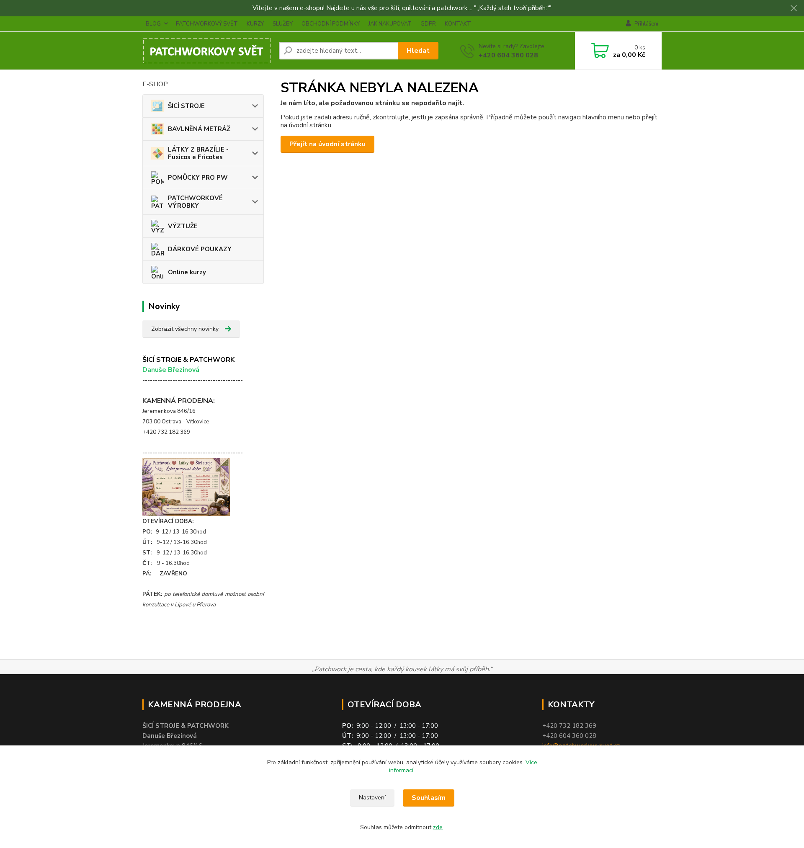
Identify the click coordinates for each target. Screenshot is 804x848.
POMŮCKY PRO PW (198, 177)
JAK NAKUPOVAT (390, 24)
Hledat (418, 50)
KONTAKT (458, 24)
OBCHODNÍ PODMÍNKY (331, 24)
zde (438, 827)
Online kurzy (187, 272)
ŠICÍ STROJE (186, 106)
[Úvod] (207, 50)
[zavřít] (793, 8)
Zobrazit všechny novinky (185, 329)
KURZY (255, 24)
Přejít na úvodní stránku (327, 144)
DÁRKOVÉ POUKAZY (200, 249)
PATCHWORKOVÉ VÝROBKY (195, 202)
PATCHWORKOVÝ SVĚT (207, 24)
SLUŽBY (283, 24)
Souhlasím (429, 797)
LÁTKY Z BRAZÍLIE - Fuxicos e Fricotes (198, 153)
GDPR (428, 24)
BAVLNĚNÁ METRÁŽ (199, 129)
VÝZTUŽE (183, 226)
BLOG (153, 24)
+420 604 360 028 (508, 55)
